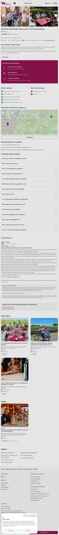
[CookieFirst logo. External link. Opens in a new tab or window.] (3, 517)
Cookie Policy (11, 526)
